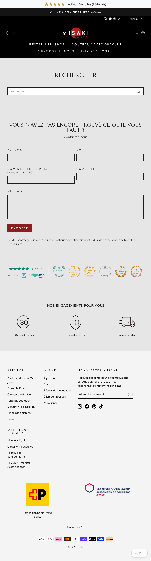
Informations (96, 51)
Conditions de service (107, 240)
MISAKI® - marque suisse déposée (18, 464)
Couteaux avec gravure (97, 44)
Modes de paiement (19, 413)
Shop (60, 44)
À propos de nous (56, 51)
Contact (12, 419)
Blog (46, 384)
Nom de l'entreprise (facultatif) (28, 170)
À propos (49, 378)
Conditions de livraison (21, 406)
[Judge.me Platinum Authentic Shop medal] (59, 271)
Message (16, 191)
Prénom (15, 150)
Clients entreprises (55, 396)
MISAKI (51, 370)
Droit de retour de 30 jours (20, 380)
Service (15, 370)
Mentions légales (18, 431)
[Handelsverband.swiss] (107, 489)
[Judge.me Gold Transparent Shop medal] (74, 271)
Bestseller (40, 44)
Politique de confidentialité (71, 240)
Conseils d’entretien (19, 394)
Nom (80, 150)
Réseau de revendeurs (57, 390)
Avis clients (50, 403)
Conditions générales (20, 446)
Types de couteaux (18, 400)
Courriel (86, 168)
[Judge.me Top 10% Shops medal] (121, 271)
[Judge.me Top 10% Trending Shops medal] (136, 271)
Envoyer (20, 228)
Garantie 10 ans (16, 388)
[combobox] (75, 91)
